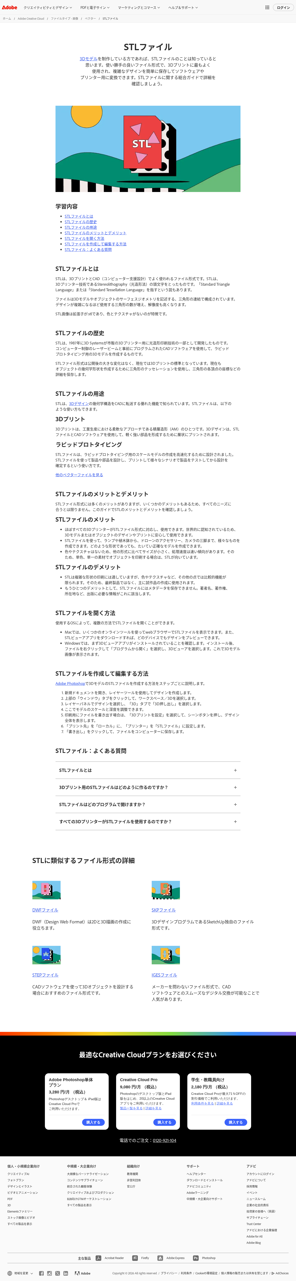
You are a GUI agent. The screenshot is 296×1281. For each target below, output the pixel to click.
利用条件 (186, 1273)
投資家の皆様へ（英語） (262, 1211)
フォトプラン (15, 1180)
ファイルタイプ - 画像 (64, 18)
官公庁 (131, 1186)
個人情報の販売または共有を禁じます (244, 1273)
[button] (267, 7)
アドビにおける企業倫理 (262, 1230)
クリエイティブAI (18, 1174)
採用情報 (252, 1186)
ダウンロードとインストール (205, 1180)
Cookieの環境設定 (206, 1273)
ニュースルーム (256, 1199)
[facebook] (41, 1273)
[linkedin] (65, 1273)
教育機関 (132, 1174)
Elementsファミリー (20, 1211)
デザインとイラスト (19, 1186)
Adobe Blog (254, 1243)
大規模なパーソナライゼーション (88, 1174)
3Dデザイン (79, 403)
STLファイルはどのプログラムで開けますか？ (102, 804)
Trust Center (254, 1224)
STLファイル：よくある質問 (88, 249)
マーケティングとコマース (137, 7)
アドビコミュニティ (199, 1186)
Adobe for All (254, 1236)
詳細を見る (153, 1108)
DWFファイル (45, 910)
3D (9, 1205)
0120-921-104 (164, 1140)
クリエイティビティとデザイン (46, 7)
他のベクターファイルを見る (79, 474)
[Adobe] (9, 7)
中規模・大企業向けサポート (205, 1199)
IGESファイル (164, 975)
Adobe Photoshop (70, 683)
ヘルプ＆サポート (181, 7)
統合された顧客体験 (79, 1186)
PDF (10, 1199)
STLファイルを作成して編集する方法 (95, 244)
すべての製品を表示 (19, 1224)
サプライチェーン (257, 1218)
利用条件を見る (202, 1103)
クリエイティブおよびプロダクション (90, 1193)
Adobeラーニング (198, 1193)
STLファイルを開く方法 (84, 238)
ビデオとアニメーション (22, 1193)
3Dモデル (89, 58)
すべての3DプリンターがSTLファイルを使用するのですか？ (115, 821)
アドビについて (256, 1180)
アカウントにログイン (260, 1174)
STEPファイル (45, 975)
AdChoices (282, 1273)
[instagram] (49, 1273)
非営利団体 (134, 1180)
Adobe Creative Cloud (31, 18)
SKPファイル (164, 910)
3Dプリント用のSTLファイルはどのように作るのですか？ (113, 787)
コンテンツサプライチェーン (85, 1180)
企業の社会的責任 (258, 1205)
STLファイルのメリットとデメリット (95, 232)
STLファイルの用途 (81, 227)
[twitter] (57, 1273)
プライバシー (169, 1273)
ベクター (90, 18)
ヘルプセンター (196, 1174)
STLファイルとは (79, 216)
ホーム (7, 18)
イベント (252, 1193)
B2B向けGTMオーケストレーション (89, 1199)
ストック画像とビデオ (21, 1218)
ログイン (283, 7)
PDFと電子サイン (93, 7)
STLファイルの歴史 (81, 221)
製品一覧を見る (131, 1108)
